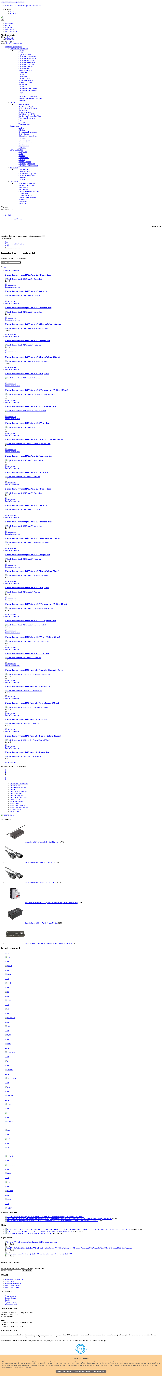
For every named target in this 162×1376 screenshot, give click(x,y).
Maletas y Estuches (25, 142)
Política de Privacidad (12, 1285)
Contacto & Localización (14, 1279)
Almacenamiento (24, 172)
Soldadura (22, 148)
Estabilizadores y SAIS (27, 114)
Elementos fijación (16, 801)
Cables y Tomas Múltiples (28, 108)
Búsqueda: (4, 207)
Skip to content (19, 2)
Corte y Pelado (24, 134)
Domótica (22, 156)
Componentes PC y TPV (27, 174)
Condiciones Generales (13, 1283)
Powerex (22, 122)
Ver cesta (13, 219)
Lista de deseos (10, 285)
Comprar (19, 219)
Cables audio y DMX (17, 795)
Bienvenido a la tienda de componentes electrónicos (23, 6)
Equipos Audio (24, 193)
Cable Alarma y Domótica (19, 784)
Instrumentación (24, 140)
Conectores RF (24, 68)
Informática (14, 168)
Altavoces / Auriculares (27, 185)
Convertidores (23, 110)
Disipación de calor (25, 70)
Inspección (22, 138)
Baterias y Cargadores (26, 106)
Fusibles (21, 74)
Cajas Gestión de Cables (18, 797)
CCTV (21, 154)
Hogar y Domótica (16, 150)
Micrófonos (23, 199)
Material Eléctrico (25, 162)
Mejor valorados (11, 31)
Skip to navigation (7, 2)
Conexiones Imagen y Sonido (29, 191)
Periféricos (22, 177)
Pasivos (21, 86)
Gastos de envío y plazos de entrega (11, 1303)
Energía (12, 102)
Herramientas (14, 126)
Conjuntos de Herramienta (28, 132)
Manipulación (23, 144)
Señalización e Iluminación (28, 96)
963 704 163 (10, 37)
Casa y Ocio (23, 152)
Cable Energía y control (18, 788)
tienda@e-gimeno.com (14, 43)
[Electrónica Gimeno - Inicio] (2, 17)
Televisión (22, 203)
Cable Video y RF (16, 793)
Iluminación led (24, 158)
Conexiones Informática (27, 176)
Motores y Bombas (25, 82)
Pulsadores (22, 92)
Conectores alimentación (27, 57)
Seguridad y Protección (27, 164)
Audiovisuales (23, 187)
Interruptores (23, 76)
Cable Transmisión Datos (18, 792)
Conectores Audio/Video (27, 58)
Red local (22, 179)
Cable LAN (14, 790)
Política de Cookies (12, 1287)
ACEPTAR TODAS (64, 1371)
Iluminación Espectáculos (27, 197)
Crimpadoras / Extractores (28, 136)
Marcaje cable (14, 811)
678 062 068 (9, 39)
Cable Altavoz (15, 786)
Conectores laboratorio (26, 64)
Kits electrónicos (24, 78)
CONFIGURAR (99, 1371)
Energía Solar (23, 72)
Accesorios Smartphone (27, 183)
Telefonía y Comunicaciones (28, 166)
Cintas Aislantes (15, 799)
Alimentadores (24, 104)
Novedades (9, 27)
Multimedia (14, 181)
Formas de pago (10, 1298)
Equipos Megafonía (25, 195)
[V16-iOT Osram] (7, 815)
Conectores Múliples (26, 66)
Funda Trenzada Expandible (19, 807)
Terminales (22, 100)
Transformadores (24, 124)
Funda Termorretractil (12, 270)
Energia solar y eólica (26, 112)
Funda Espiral (14, 803)
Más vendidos (10, 29)
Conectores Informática (27, 62)
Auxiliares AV (23, 189)
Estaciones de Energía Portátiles (30, 116)
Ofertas (7, 25)
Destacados (9, 23)
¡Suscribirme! (27, 1270)
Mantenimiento (24, 146)
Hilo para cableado (16, 809)
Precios (7, 1300)
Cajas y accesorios (25, 55)
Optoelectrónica (24, 84)
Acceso (12, 11)
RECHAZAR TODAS (82, 1371)
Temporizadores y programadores (30, 98)
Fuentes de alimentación (27, 118)
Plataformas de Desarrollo (27, 90)
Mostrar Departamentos (13, 47)
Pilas (20, 120)
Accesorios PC (24, 170)
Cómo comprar (10, 1296)
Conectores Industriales (27, 60)
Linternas (22, 160)
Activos (21, 51)
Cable (21, 53)
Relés (20, 94)
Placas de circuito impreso (28, 88)
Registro (13, 13)
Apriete (21, 128)
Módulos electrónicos (26, 80)
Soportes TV (23, 201)
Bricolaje (22, 130)
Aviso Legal (9, 1281)
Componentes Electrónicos (19, 49)
